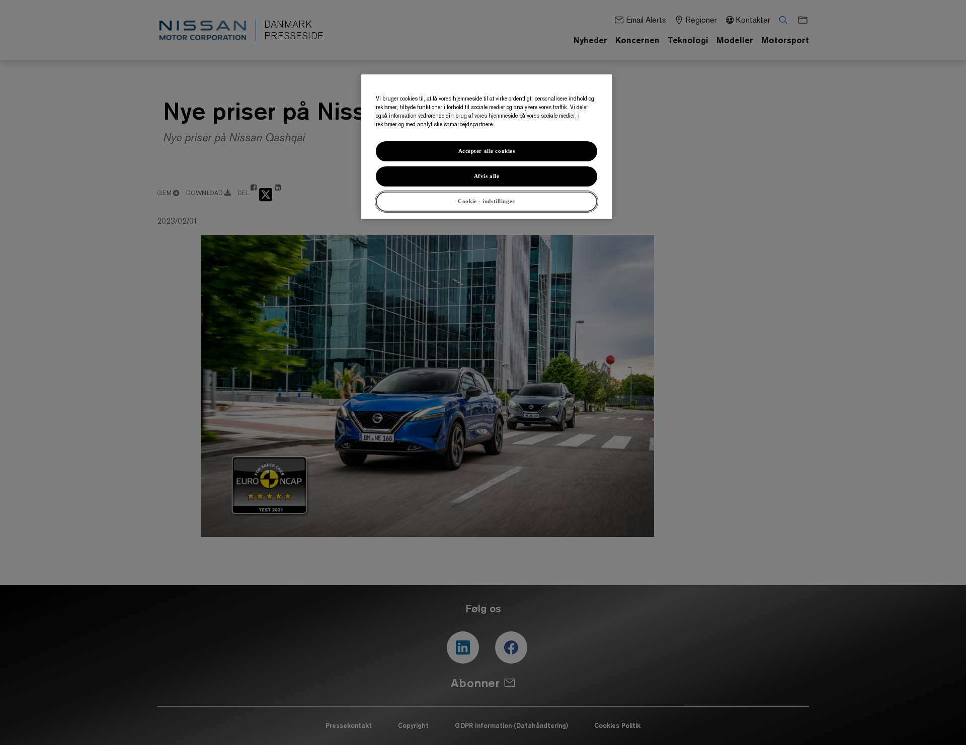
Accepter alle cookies (486, 151)
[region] (486, 146)
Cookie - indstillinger (486, 201)
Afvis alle (487, 176)
